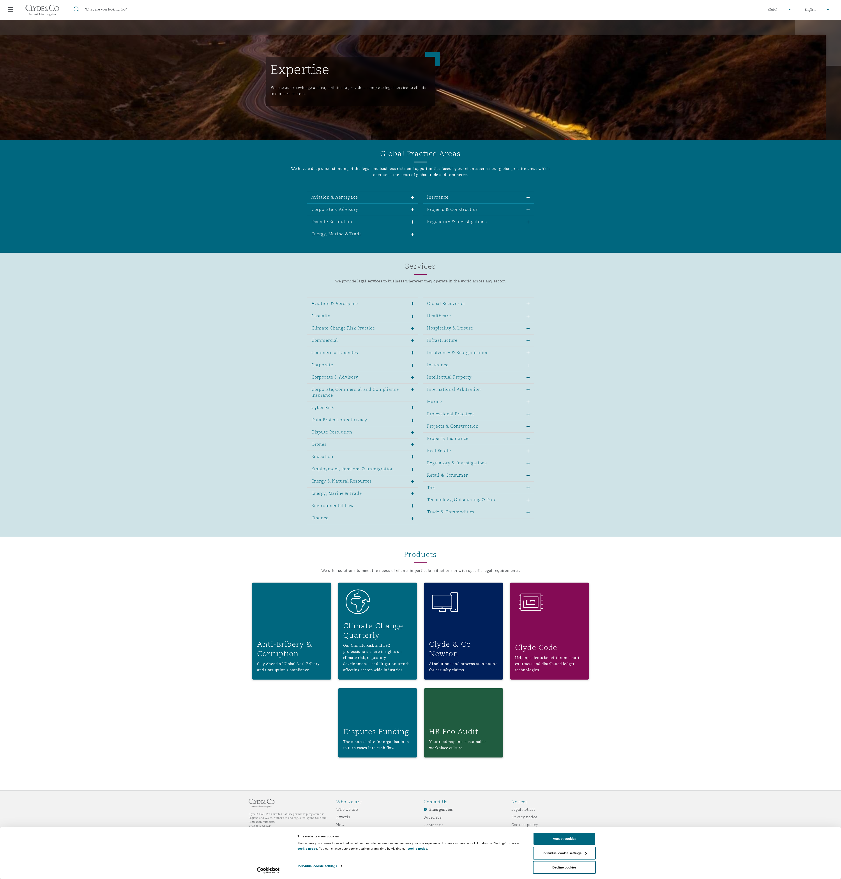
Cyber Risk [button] (322, 407)
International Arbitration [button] (454, 389)
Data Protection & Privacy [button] (339, 419)
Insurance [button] (438, 197)
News (341, 825)
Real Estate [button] (439, 450)
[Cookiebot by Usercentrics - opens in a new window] (268, 870)
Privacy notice (524, 817)
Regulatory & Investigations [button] (457, 221)
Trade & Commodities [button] (450, 511)
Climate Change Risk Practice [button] (343, 328)
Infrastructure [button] (442, 340)
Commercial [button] (324, 340)
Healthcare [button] (439, 315)
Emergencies (441, 809)
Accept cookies (564, 838)
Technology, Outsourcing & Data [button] (462, 499)
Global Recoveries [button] (446, 303)
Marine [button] (434, 401)
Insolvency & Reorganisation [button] (458, 352)
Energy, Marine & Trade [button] (336, 233)
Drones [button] (319, 444)
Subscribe (433, 817)
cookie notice (307, 848)
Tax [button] (431, 487)
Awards (343, 817)
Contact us (433, 825)
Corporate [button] (322, 364)
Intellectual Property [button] (449, 377)
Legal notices (523, 809)
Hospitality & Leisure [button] (450, 328)
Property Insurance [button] (447, 438)
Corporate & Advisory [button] (334, 209)
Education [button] (322, 456)
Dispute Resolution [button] (331, 221)
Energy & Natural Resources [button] (341, 481)
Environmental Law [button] (332, 505)
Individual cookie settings (317, 866)
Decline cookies (564, 867)
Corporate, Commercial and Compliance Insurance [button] (355, 392)
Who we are (347, 809)
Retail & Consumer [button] (447, 475)
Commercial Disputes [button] (334, 352)
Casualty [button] (320, 315)
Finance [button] (320, 517)
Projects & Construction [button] (453, 209)
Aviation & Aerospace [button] (334, 197)
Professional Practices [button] (451, 413)
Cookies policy (524, 825)
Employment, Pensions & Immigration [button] (352, 468)
